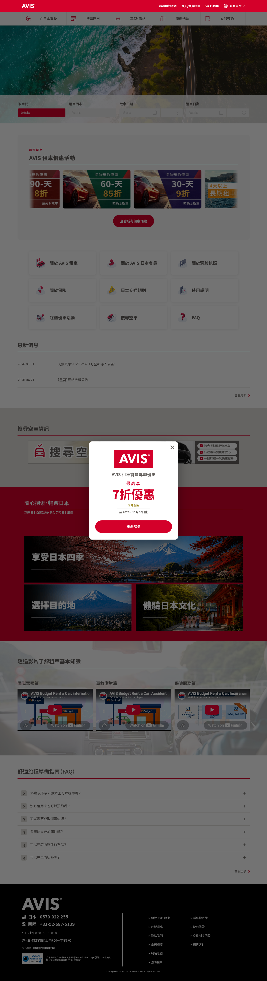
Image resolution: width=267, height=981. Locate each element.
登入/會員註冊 (190, 6)
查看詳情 (133, 526)
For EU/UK (212, 6)
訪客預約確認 (168, 6)
